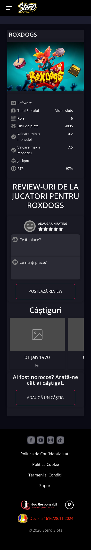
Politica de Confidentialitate (45, 453)
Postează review (45, 291)
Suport (45, 485)
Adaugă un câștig (45, 397)
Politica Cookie (45, 464)
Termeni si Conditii (45, 475)
